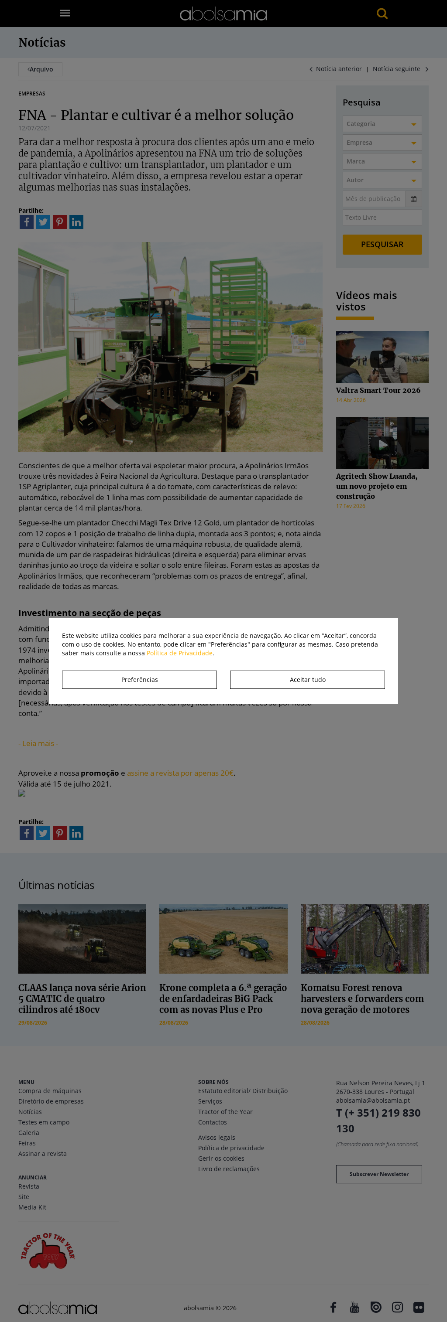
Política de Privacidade (180, 653)
